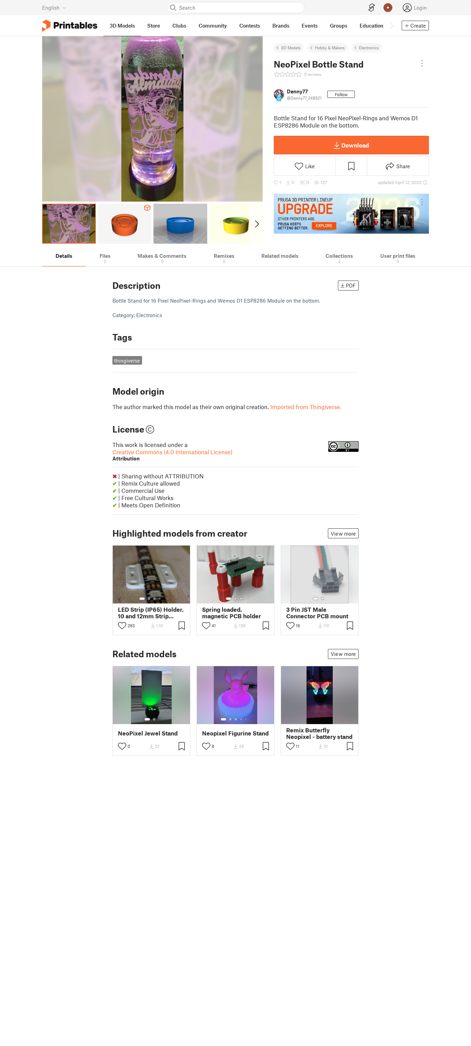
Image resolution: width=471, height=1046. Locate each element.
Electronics (369, 47)
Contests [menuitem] (249, 25)
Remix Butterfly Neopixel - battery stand (319, 733)
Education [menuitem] (371, 25)
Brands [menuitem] (280, 25)
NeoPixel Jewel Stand (148, 733)
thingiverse (127, 360)
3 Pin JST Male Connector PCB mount (317, 612)
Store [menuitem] (153, 25)
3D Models (291, 47)
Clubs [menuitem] (179, 25)
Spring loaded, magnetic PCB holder (231, 612)
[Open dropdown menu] (422, 63)
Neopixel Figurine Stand (235, 733)
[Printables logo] (69, 26)
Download (355, 145)
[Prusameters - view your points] (387, 7)
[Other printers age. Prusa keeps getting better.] (351, 214)
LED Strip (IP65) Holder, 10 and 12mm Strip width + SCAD (151, 612)
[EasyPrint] (372, 8)
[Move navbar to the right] (391, 25)
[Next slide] (256, 224)
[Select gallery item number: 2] (149, 598)
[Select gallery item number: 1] (142, 598)
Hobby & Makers (330, 47)
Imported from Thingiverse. (305, 406)
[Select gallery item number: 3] (154, 598)
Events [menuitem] (310, 25)
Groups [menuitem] (338, 25)
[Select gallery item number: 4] (160, 598)
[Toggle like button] (122, 625)
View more (343, 533)
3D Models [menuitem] (122, 25)
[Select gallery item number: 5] (246, 719)
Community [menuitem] (213, 25)
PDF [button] (351, 285)
